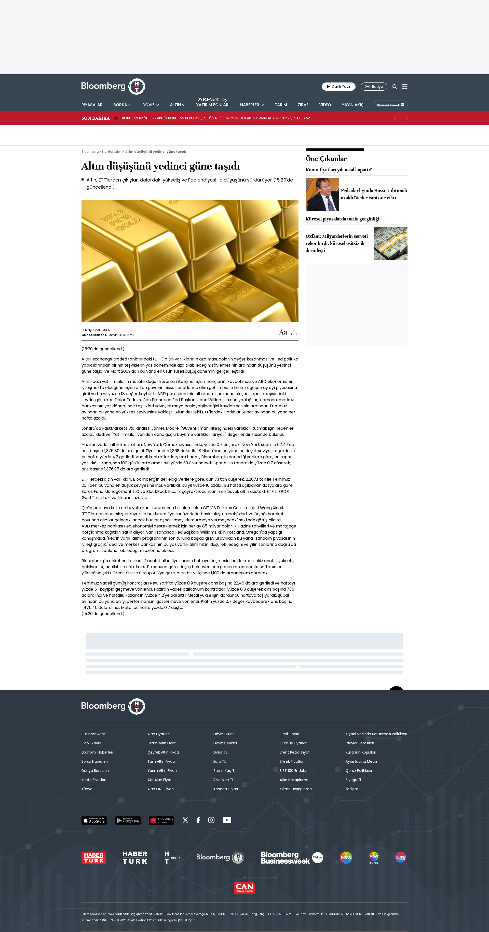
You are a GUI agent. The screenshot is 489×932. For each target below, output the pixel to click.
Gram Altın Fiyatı (161, 743)
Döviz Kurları (224, 733)
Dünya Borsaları (95, 770)
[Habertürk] (94, 858)
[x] (185, 821)
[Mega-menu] (405, 86)
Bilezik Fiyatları (292, 761)
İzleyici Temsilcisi (360, 743)
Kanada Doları (225, 788)
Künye (87, 788)
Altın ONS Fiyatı (160, 788)
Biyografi (353, 779)
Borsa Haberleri (95, 761)
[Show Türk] (373, 858)
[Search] (394, 86)
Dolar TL (220, 752)
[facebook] (198, 821)
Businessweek (94, 733)
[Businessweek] (292, 858)
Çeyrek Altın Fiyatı (163, 752)
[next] (406, 118)
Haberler (114, 151)
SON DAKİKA (96, 118)
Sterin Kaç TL (224, 770)
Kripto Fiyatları (94, 779)
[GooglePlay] (128, 820)
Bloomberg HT (92, 151)
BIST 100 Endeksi (293, 770)
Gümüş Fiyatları (293, 743)
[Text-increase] (283, 332)
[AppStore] (94, 820)
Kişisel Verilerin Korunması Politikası (376, 733)
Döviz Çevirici (225, 743)
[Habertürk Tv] (135, 858)
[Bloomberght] (113, 86)
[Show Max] (401, 858)
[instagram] (211, 821)
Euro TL (219, 761)
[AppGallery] (161, 820)
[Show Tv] (346, 858)
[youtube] (227, 821)
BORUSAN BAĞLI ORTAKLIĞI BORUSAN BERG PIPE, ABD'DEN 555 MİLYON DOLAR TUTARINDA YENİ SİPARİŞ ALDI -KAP (216, 118)
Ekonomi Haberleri (97, 752)
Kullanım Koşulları (361, 752)
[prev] (395, 118)
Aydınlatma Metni (361, 761)
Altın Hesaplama (294, 779)
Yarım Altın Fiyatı (162, 770)
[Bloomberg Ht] (220, 858)
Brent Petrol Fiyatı (295, 752)
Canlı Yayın (91, 743)
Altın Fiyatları (158, 733)
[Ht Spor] (172, 858)
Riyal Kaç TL (223, 779)
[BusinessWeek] (391, 105)
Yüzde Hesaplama (296, 788)
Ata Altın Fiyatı (159, 779)
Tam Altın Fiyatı (161, 761)
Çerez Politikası (359, 770)
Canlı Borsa (289, 733)
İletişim (352, 788)
